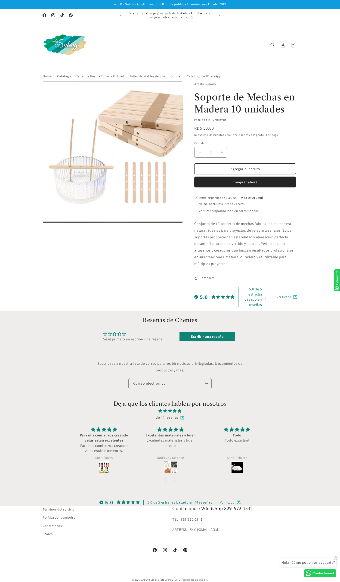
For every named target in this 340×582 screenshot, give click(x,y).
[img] (170, 411)
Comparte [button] (207, 278)
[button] (273, 45)
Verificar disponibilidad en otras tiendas (229, 211)
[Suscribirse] (206, 383)
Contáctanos (52, 526)
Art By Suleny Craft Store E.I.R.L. (161, 579)
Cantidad (200, 143)
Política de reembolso (59, 517)
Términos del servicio (58, 509)
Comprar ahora (245, 182)
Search (48, 534)
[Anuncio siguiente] (296, 4)
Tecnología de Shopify (194, 579)
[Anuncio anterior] (44, 4)
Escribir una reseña (207, 336)
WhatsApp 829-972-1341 (226, 508)
